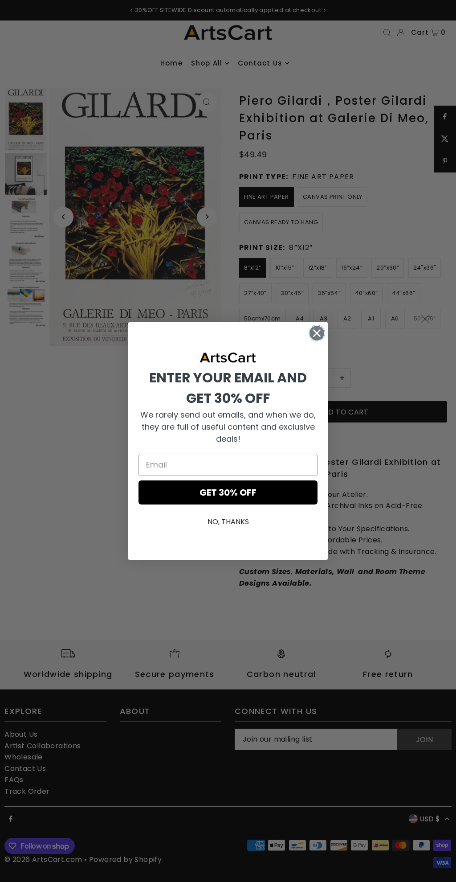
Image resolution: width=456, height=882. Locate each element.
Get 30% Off (228, 492)
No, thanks (228, 522)
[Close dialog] (317, 333)
